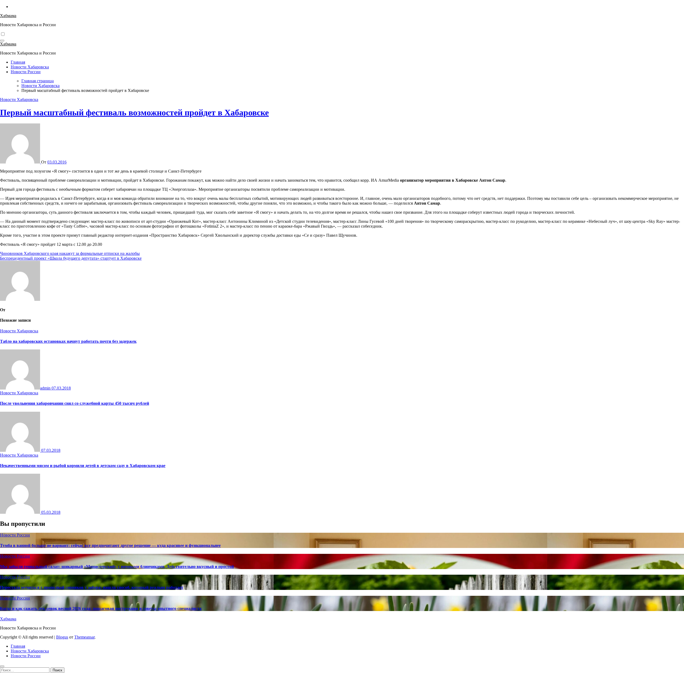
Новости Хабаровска (30, 67)
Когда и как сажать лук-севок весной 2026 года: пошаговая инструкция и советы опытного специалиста (100, 608)
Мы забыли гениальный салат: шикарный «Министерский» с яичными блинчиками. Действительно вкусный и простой (117, 566)
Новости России (26, 71)
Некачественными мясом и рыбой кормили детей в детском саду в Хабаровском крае (82, 465)
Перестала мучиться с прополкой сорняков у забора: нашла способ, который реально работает (91, 587)
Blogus (62, 637)
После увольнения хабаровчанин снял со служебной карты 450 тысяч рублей (74, 403)
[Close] (2, 666)
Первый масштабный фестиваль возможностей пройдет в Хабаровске (134, 112)
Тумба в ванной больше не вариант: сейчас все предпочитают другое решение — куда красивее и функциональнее (110, 545)
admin (46, 388)
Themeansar (84, 637)
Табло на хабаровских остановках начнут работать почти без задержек (68, 341)
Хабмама (8, 15)
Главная (18, 62)
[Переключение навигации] (2, 40)
